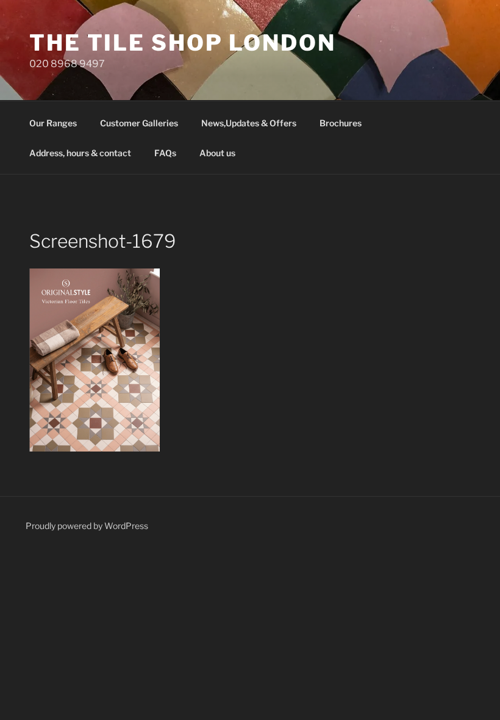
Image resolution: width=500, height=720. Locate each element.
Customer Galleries (139, 123)
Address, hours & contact (80, 153)
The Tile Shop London (182, 42)
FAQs (165, 153)
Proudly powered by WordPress (87, 525)
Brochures (341, 123)
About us (217, 153)
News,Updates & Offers (248, 123)
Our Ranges (53, 123)
